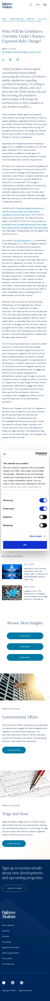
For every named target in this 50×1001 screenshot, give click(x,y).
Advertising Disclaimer (10, 952)
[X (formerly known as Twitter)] (3, 982)
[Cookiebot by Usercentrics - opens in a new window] (35, 454)
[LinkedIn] (12, 982)
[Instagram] (21, 982)
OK (25, 545)
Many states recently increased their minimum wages (25, 227)
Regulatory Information (11, 947)
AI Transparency (8, 964)
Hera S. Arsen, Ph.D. (32, 51)
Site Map (5, 936)
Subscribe (5, 930)
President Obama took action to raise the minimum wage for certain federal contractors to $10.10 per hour (23, 211)
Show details (36, 536)
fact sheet (43, 124)
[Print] (10, 59)
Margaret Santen (12, 51)
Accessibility (6, 941)
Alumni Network (8, 925)
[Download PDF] (3, 59)
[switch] (43, 508)
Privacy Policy (7, 958)
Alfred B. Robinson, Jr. (23, 240)
